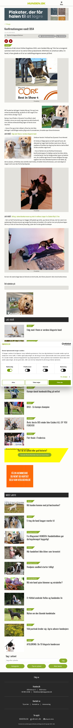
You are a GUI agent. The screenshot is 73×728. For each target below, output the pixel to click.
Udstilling (30, 387)
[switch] (27, 370)
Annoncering (46, 704)
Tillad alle (60, 382)
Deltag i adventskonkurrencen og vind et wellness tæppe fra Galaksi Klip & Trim (35, 216)
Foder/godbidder (32, 578)
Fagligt (29, 609)
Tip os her (26, 704)
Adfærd (30, 517)
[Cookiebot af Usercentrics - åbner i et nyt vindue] (63, 344)
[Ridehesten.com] (23, 719)
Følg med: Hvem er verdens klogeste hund (24, 134)
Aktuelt (7, 45)
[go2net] (35, 719)
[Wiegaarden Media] (48, 719)
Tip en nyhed (36, 666)
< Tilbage (7, 24)
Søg (63, 661)
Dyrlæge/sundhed (32, 532)
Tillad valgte (36, 382)
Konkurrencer (31, 341)
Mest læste (58, 666)
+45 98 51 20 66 (25, 692)
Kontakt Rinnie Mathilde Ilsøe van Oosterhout (34, 455)
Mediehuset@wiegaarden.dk (42, 692)
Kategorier (15, 666)
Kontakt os (35, 704)
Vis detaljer (63, 377)
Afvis (13, 382)
